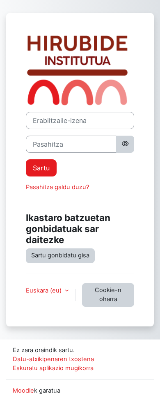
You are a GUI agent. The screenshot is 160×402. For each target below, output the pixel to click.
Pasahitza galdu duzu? (57, 187)
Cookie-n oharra (108, 294)
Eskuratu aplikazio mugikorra (53, 368)
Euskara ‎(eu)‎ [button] (44, 290)
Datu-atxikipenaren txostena (53, 359)
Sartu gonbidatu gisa (60, 255)
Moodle (23, 390)
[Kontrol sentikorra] (125, 144)
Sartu (41, 168)
